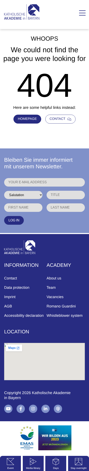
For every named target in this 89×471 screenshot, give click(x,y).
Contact (10, 278)
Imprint (10, 297)
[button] (82, 13)
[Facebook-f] (21, 409)
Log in (13, 220)
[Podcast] (58, 409)
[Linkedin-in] (45, 409)
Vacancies (55, 297)
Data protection (16, 287)
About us (54, 278)
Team (51, 287)
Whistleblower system (65, 315)
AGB (8, 306)
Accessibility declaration (24, 315)
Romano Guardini (61, 306)
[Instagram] (33, 409)
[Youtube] (8, 409)
